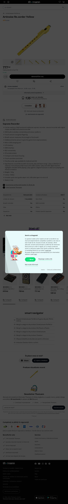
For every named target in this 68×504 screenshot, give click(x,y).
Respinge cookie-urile (45, 259)
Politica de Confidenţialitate (54, 269)
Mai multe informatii (31, 265)
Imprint (43, 269)
